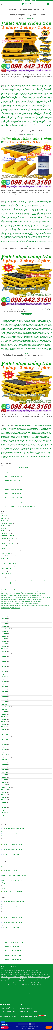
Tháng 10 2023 (4, 679)
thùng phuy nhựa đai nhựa (6, 597)
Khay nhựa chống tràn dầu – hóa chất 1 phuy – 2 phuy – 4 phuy (26, 248)
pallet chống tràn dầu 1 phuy (24, 121)
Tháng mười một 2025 (6, 628)
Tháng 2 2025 (4, 651)
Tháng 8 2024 (4, 656)
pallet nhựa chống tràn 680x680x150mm (35, 345)
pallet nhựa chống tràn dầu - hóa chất (19, 116)
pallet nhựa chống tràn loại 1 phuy (38, 232)
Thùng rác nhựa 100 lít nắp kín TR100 (13, 489)
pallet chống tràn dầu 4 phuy (6, 93)
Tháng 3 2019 (4, 807)
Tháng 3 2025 (4, 648)
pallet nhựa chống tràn (33, 88)
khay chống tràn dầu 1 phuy (6, 88)
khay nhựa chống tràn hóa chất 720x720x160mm (25, 209)
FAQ (38, 1026)
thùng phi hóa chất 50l (24, 595)
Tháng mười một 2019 (6, 787)
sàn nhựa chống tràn (18, 90)
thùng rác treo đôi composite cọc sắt (33, 603)
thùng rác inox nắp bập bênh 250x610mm (22, 984)
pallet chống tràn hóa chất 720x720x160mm (30, 208)
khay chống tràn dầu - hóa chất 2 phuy (37, 118)
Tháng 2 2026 (4, 621)
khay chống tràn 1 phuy (23, 125)
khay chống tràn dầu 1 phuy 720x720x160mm (30, 214)
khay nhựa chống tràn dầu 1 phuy (10, 209)
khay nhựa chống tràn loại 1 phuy (36, 121)
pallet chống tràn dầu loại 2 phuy (38, 122)
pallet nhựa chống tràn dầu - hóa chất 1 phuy (11, 205)
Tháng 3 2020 (4, 777)
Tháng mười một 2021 (6, 736)
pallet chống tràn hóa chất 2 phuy (15, 122)
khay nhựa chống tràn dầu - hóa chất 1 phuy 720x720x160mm (24, 234)
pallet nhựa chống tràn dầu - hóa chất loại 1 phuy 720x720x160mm (27, 233)
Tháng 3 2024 (4, 668)
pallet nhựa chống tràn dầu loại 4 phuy (8, 114)
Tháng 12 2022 (4, 704)
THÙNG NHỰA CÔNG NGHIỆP (8, 566)
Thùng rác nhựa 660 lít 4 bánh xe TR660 (14, 472)
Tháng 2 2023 (4, 699)
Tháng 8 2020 (4, 764)
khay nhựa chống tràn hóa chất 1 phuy (44, 89)
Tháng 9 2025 (4, 633)
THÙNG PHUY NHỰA (6, 568)
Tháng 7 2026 (4, 618)
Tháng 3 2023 (4, 696)
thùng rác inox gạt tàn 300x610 (26, 599)
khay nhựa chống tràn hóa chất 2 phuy (39, 112)
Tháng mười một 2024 (6, 653)
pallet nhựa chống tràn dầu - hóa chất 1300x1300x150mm (37, 452)
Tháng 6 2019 (4, 799)
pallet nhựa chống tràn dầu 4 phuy (14, 320)
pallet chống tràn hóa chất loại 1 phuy (20, 102)
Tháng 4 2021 (4, 747)
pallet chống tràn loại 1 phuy (26, 122)
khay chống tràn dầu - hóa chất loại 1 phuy (23, 232)
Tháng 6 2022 (4, 719)
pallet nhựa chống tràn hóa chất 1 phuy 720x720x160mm (32, 240)
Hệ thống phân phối (23, 1026)
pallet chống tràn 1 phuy (41, 88)
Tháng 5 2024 (4, 663)
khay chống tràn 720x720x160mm (27, 228)
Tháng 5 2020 (4, 772)
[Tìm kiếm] (48, 4)
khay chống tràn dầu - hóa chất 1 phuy (26, 94)
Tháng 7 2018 (4, 815)
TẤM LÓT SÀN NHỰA (6, 553)
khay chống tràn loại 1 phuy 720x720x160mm (16, 237)
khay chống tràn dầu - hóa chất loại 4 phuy (36, 100)
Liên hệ (35, 1026)
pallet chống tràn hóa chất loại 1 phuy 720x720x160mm (39, 217)
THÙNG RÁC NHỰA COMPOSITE (8, 543)
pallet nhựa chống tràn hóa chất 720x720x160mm (29, 220)
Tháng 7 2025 (4, 638)
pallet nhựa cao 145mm (43, 974)
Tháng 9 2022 (4, 711)
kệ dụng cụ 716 (26, 972)
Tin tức (31, 1026)
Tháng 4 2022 (4, 724)
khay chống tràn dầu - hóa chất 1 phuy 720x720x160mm (34, 222)
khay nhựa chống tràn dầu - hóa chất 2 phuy (29, 320)
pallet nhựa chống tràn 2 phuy (45, 321)
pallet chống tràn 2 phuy (40, 448)
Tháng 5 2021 (4, 744)
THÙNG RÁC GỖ (5, 515)
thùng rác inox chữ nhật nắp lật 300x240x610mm (10, 982)
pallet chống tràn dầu (35, 445)
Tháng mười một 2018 (6, 812)
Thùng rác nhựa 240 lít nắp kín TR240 (13, 497)
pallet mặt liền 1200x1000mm (28, 589)
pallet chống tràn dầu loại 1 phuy (19, 98)
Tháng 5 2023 (4, 691)
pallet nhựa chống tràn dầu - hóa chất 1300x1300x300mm (20, 348)
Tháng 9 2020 (4, 762)
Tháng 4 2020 (4, 774)
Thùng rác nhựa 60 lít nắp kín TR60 (13, 484)
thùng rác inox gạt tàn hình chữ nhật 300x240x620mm (31, 982)
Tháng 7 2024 (4, 658)
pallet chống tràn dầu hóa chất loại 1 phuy (22, 118)
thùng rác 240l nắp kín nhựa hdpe (45, 597)
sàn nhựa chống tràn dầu (7, 116)
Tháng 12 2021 (4, 734)
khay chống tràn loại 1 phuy (33, 117)
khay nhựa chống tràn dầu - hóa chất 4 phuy (33, 86)
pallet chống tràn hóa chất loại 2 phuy (18, 86)
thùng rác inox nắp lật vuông (37, 984)
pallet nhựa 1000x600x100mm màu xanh (43, 589)
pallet (4, 117)
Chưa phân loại (4, 518)
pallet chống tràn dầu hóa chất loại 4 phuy (41, 105)
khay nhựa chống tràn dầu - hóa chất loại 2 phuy (20, 88)
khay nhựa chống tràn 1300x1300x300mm (23, 336)
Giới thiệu (16, 1026)
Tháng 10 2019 (4, 789)
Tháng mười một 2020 (6, 757)
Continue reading (26, 314)
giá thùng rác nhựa (4, 970)
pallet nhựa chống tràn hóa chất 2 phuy (30, 89)
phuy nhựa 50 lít (4, 595)
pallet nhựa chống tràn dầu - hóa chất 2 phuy (15, 101)
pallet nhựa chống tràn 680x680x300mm (32, 321)
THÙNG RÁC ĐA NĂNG (6, 523)
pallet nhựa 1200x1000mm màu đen (8, 591)
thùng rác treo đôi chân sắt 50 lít (19, 603)
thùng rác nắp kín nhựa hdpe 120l (34, 601)
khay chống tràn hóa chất (28, 113)
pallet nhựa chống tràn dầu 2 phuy (42, 85)
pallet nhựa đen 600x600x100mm (43, 976)
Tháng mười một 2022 (6, 706)
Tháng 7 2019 (4, 797)
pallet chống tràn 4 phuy (42, 98)
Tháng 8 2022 (4, 714)
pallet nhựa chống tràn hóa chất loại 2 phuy (35, 93)
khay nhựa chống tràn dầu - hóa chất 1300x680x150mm (25, 324)
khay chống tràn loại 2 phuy (28, 101)
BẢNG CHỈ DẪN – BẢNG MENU (8, 535)
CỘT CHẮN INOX (5, 525)
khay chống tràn (17, 202)
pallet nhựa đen (42, 593)
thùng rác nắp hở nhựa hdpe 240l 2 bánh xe (9, 601)
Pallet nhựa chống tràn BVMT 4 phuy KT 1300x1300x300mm (19, 502)
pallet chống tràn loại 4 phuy (23, 345)
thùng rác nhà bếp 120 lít (37, 599)
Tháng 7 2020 (4, 767)
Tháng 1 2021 (4, 752)
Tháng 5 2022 (4, 721)
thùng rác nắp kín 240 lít (22, 601)
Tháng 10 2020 (4, 759)
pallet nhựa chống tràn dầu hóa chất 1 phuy (34, 110)
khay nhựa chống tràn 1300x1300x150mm (36, 453)
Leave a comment (49, 125)
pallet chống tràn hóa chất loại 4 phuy (10, 110)
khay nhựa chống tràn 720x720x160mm (8, 232)
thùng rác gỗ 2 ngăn (34, 980)
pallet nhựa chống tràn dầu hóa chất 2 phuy (11, 94)
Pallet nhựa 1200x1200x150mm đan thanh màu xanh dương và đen (20, 506)
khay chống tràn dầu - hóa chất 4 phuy (34, 102)
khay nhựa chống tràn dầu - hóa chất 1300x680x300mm (13, 344)
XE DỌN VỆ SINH (5, 520)
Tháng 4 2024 (4, 666)
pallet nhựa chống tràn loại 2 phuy (32, 116)
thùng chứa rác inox (12, 978)
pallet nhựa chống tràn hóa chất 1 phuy (10, 96)
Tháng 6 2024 (4, 661)
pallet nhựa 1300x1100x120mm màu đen (30, 593)
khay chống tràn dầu (32, 109)
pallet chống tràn (4, 125)
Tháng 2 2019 (4, 810)
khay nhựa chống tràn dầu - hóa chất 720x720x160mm (30, 213)
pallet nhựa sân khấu (23, 976)
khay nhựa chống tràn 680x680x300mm (22, 433)
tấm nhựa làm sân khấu (5, 607)
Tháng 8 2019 (4, 794)
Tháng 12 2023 (4, 674)
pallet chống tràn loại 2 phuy (46, 86)
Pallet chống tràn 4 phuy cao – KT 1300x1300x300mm (17, 467)
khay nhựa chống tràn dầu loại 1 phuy (24, 96)
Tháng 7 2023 (4, 686)
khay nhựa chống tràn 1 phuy (37, 340)
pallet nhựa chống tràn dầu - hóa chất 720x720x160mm (41, 224)
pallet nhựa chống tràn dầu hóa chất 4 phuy (41, 101)
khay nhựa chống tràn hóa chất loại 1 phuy (20, 100)
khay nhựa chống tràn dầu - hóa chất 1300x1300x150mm (11, 972)
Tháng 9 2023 (4, 681)
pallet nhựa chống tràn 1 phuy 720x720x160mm (24, 221)
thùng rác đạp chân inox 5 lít (32, 605)
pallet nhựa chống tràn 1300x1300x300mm (9, 345)
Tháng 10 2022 (4, 709)
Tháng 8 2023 (4, 684)
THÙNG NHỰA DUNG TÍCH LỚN (8, 538)
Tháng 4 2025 (4, 646)
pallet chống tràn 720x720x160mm (43, 237)
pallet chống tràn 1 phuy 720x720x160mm (21, 217)
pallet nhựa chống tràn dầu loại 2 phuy (8, 90)
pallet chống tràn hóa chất (21, 110)
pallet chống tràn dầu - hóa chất (26, 112)
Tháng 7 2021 (4, 741)
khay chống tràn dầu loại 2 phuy (15, 109)
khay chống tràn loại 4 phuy (31, 85)
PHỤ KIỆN (3, 571)
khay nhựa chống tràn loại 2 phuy (28, 105)
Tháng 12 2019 (4, 784)
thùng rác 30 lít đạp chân (16, 597)
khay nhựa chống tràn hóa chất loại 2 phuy (42, 124)
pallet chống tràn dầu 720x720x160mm (31, 204)
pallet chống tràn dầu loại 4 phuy (25, 106)
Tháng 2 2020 (4, 779)
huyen (32, 18)
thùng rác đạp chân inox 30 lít (43, 605)
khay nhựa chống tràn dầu (19, 113)
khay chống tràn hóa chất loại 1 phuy (40, 228)
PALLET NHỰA (7, 85)
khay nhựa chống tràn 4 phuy (28, 90)
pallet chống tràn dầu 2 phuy (9, 118)
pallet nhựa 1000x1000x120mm (19, 974)
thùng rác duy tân (26, 980)
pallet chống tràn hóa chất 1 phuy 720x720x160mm (16, 229)
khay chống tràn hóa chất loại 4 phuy (38, 96)
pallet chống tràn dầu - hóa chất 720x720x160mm (29, 212)
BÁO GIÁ (48, 1027)
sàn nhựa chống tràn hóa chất (14, 595)
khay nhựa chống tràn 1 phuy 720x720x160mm (31, 210)
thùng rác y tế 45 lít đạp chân (20, 605)
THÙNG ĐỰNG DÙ (5, 545)
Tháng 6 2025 (4, 641)
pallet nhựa (12, 113)
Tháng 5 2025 (4, 643)
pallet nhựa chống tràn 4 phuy (36, 106)
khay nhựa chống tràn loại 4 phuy (16, 89)
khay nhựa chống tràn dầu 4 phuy (7, 98)
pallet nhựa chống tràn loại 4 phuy (45, 97)
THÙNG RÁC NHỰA (5, 533)
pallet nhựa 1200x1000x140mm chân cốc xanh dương (11, 593)
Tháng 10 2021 (4, 739)
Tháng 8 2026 (4, 616)
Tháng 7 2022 (4, 716)
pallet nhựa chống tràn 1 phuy (12, 125)
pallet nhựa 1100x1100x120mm (32, 974)
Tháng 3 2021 (4, 749)
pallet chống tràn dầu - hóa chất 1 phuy (34, 114)
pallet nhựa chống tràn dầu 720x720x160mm (26, 216)
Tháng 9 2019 (4, 792)
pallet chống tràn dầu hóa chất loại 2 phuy (26, 120)
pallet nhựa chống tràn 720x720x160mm (33, 241)
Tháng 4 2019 (4, 804)
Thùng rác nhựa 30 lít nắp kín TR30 (13, 480)
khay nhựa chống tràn (25, 109)
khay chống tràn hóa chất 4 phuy (31, 98)
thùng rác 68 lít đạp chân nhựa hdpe (44, 978)
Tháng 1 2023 (4, 701)
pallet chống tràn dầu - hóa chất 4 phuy (11, 120)
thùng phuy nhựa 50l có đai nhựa (35, 595)
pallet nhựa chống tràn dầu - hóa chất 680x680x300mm (34, 337)
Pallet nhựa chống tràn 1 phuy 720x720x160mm (26, 131)
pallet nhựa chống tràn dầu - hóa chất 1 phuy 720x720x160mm (32, 202)
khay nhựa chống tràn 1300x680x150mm (41, 441)
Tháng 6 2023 (4, 689)
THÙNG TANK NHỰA (6, 573)
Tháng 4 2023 (4, 694)
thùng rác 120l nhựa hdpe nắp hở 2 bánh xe (30, 597)
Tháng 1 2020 (4, 782)
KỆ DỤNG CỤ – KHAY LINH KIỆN (8, 563)
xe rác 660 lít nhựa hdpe (15, 607)
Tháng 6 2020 (4, 769)
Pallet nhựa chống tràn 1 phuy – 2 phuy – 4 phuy (26, 15)
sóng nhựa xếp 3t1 (4, 978)
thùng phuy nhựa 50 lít (22, 978)
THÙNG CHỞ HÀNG (6, 561)
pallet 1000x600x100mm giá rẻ (36, 972)
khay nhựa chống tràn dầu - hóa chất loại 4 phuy (11, 112)
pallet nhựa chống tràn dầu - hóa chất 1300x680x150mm (14, 333)
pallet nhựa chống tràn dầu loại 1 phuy (12, 106)
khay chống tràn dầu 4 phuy (38, 94)
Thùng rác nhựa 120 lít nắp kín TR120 (13, 493)
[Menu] (2, 4)
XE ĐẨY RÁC (4, 528)
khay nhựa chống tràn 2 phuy (16, 105)
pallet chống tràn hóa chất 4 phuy (36, 449)
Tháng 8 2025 (4, 636)
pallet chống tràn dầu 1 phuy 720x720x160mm (36, 225)
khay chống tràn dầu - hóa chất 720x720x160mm (38, 201)
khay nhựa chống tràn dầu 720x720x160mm (28, 205)
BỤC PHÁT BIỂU (5, 530)
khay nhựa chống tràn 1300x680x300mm (24, 329)
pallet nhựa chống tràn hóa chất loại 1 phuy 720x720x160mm (37, 229)
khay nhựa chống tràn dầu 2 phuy (29, 124)
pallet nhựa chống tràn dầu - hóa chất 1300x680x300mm (21, 325)
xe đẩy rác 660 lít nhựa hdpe (6, 997)
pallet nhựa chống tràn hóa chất (20, 114)
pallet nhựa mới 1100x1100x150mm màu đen (9, 976)
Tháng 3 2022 (4, 726)
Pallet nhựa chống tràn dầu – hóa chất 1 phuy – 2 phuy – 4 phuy (26, 355)
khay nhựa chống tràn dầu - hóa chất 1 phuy (19, 93)
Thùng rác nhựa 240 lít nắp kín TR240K (14, 476)
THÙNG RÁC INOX (5, 548)
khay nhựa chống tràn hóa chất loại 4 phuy (21, 108)
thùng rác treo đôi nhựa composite (7, 605)
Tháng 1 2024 (4, 671)
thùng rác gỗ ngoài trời (5, 599)
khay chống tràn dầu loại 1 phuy (20, 85)
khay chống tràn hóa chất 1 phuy (39, 90)
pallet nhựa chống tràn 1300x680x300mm (15, 328)
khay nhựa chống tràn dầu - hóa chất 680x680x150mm (21, 332)
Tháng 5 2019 (4, 802)
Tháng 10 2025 (4, 631)
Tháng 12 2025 (4, 626)
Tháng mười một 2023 (6, 676)
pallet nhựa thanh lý (31, 976)
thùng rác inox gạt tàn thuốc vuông (7, 984)
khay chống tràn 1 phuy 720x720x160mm (23, 206)
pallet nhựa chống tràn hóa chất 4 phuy (25, 456)
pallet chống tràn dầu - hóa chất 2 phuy (14, 97)
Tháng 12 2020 (4, 754)
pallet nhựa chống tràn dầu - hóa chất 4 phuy (14, 124)
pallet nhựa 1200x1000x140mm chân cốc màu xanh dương (27, 591)
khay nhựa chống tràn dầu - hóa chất (36, 108)
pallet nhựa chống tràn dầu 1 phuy (13, 213)
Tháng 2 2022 (4, 729)
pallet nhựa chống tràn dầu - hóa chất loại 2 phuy (30, 97)
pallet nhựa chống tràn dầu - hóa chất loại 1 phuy (42, 113)
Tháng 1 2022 (4, 731)
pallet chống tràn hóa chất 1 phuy (13, 121)
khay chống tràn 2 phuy (9, 108)
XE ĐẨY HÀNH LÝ (5, 540)
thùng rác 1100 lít (18, 980)
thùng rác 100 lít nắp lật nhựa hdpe (7, 980)
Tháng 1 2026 (4, 623)
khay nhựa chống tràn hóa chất (11, 117)
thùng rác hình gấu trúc (15, 599)
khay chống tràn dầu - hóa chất (22, 117)
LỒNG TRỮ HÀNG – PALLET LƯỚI (9, 556)
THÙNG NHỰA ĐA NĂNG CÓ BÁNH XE (10, 550)
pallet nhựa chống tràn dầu (23, 437)
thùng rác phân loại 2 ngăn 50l (6, 603)
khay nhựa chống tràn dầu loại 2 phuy (41, 120)
